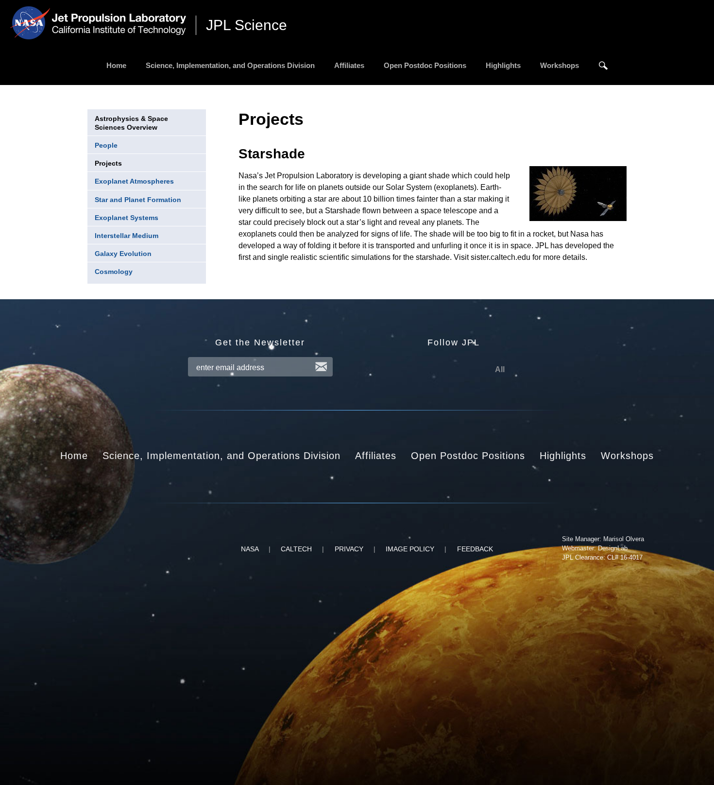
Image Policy (410, 549)
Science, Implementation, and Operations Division (230, 65)
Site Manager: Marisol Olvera (603, 539)
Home (116, 65)
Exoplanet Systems (126, 218)
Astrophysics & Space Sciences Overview (131, 123)
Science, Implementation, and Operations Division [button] (221, 455)
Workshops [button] (627, 455)
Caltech (296, 549)
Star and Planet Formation (138, 200)
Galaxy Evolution (123, 253)
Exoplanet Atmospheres (134, 181)
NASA (249, 549)
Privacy (349, 549)
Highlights (503, 65)
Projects (108, 163)
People (106, 145)
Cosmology (114, 271)
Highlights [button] (563, 455)
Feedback (475, 549)
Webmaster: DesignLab (595, 548)
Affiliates (349, 65)
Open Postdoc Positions (425, 65)
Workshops (559, 65)
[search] (603, 65)
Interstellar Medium (126, 235)
